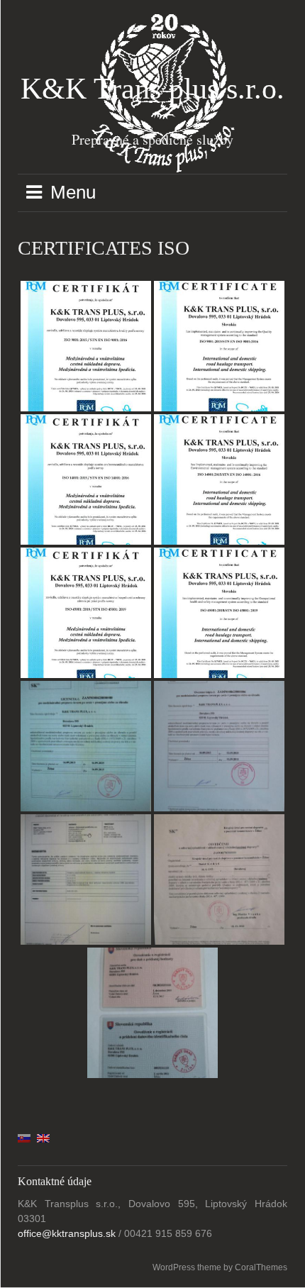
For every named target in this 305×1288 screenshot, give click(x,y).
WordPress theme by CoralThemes (219, 1267)
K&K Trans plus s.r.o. (152, 88)
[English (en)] (43, 1137)
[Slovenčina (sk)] (24, 1137)
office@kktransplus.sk (67, 1233)
